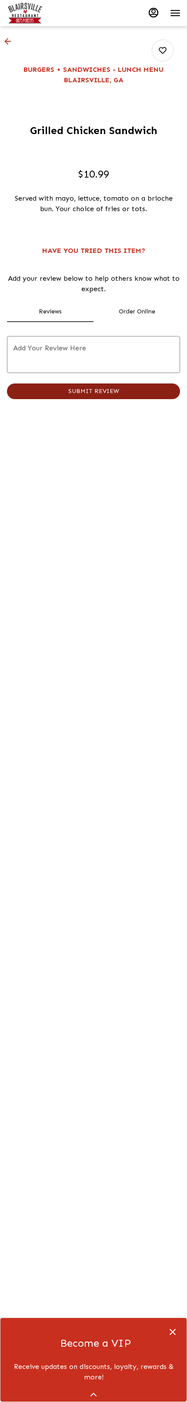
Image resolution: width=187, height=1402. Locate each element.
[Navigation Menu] (175, 13)
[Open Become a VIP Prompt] (93, 1394)
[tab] (50, 311)
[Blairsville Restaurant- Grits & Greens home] (46, 13)
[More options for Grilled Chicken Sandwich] (162, 50)
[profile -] (153, 12)
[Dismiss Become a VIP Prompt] (172, 1331)
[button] (10, 41)
